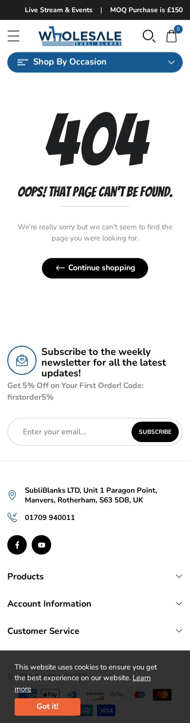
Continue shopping (101, 267)
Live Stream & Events (59, 10)
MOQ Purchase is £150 (146, 10)
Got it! (47, 706)
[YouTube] (41, 545)
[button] (149, 35)
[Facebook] (17, 545)
